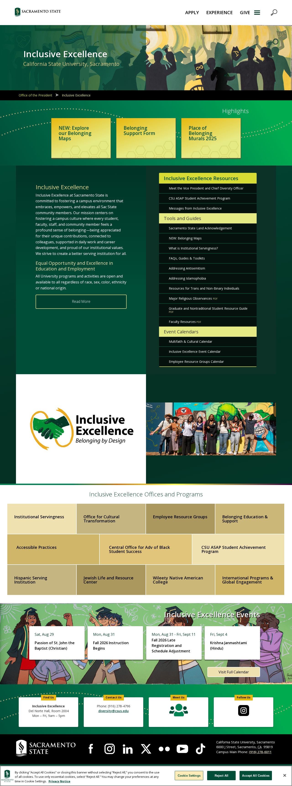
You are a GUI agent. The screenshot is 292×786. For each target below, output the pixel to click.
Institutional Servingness (39, 516)
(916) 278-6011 (260, 752)
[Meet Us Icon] (178, 711)
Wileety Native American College (178, 580)
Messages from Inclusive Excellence (195, 208)
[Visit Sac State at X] (146, 749)
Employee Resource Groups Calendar (196, 361)
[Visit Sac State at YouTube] (182, 749)
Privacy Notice (59, 781)
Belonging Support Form (139, 130)
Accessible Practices (36, 547)
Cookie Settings (189, 775)
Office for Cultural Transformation (101, 519)
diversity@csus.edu (113, 711)
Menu (265, 12)
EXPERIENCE (219, 12)
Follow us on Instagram (243, 710)
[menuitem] (243, 710)
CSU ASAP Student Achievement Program (199, 198)
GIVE (245, 12)
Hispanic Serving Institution (30, 580)
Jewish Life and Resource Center (108, 580)
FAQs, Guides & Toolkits (187, 258)
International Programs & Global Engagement (247, 580)
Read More (81, 301)
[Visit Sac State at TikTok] (200, 749)
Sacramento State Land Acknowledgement (200, 228)
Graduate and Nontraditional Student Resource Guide (208, 308)
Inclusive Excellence (76, 95)
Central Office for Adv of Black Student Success (139, 549)
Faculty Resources (182, 321)
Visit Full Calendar (234, 671)
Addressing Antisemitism (187, 268)
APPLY (192, 12)
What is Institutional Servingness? (193, 248)
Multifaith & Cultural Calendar (190, 341)
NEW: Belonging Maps (185, 238)
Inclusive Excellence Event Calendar (195, 351)
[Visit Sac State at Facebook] (91, 749)
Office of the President (35, 95)
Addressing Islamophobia (187, 278)
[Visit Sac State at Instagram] (110, 749)
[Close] (285, 775)
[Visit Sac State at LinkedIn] (128, 749)
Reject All (221, 775)
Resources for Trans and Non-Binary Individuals (204, 288)
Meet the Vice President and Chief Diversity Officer (206, 188)
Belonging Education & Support (245, 519)
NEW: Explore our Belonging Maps (75, 133)
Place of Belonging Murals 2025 (203, 133)
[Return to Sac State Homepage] (61, 13)
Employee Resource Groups (180, 516)
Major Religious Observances (191, 298)
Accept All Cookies (255, 775)
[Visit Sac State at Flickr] (164, 749)
